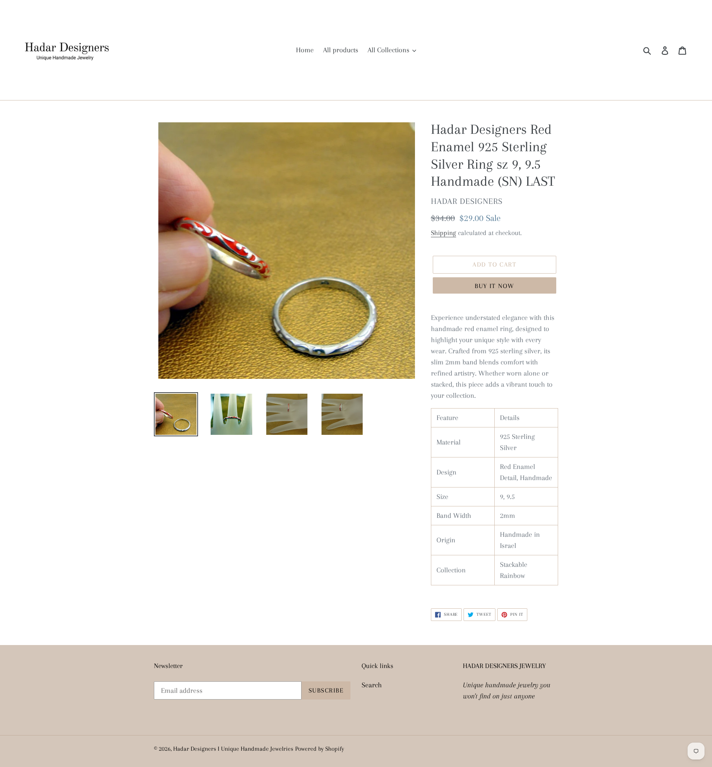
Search (372, 685)
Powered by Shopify (319, 748)
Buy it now (494, 286)
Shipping (443, 233)
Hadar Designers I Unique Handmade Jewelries (233, 748)
